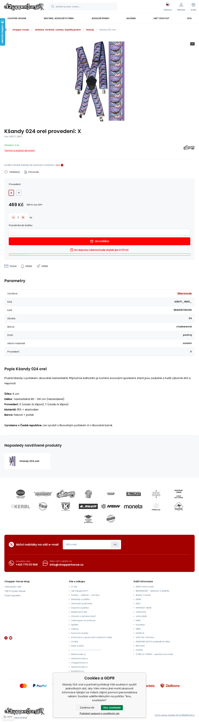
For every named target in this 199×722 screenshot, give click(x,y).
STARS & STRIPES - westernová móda (154, 654)
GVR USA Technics (145, 637)
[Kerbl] (20, 506)
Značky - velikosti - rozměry (85, 595)
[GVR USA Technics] (156, 494)
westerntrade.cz (79, 666)
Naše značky (77, 645)
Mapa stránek (20, 717)
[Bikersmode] (189, 148)
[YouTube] (10, 638)
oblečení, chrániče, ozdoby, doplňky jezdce (58, 29)
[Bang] (20, 494)
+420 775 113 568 (27, 564)
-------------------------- (86, 650)
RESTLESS (140, 645)
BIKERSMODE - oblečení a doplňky (152, 590)
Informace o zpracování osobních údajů (91, 637)
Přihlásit (115, 544)
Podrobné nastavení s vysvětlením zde (99, 713)
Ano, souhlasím (112, 707)
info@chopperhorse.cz (66, 565)
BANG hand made (145, 586)
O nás (74, 586)
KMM (138, 620)
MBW (138, 628)
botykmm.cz (77, 671)
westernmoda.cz (79, 658)
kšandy (90, 29)
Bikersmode (185, 293)
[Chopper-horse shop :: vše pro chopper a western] (5, 29)
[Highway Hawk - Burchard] (178, 494)
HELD (138, 603)
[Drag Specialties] (110, 494)
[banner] (24, 7)
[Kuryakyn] (65, 506)
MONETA (140, 633)
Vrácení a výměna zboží (83, 616)
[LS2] (88, 506)
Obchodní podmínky (81, 603)
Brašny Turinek (143, 595)
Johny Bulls (141, 616)
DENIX (138, 599)
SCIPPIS (139, 650)
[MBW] (110, 506)
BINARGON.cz (188, 715)
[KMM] (43, 506)
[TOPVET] (110, 518)
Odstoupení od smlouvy (83, 620)
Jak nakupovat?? (79, 590)
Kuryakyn (140, 624)
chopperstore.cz (79, 662)
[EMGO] (133, 494)
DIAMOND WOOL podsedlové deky (153, 641)
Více (57, 165)
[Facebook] (6, 638)
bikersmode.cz (78, 654)
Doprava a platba (80, 607)
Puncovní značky (79, 633)
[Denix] (88, 494)
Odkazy (75, 628)
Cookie (74, 641)
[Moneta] (133, 506)
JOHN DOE (141, 612)
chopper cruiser (20, 29)
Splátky (74, 624)
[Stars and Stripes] (88, 518)
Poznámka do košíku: (21, 225)
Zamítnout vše (87, 707)
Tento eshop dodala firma (168, 715)
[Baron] (43, 494)
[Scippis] (178, 506)
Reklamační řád (79, 612)
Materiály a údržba (80, 599)
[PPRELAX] (156, 506)
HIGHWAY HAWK (144, 607)
